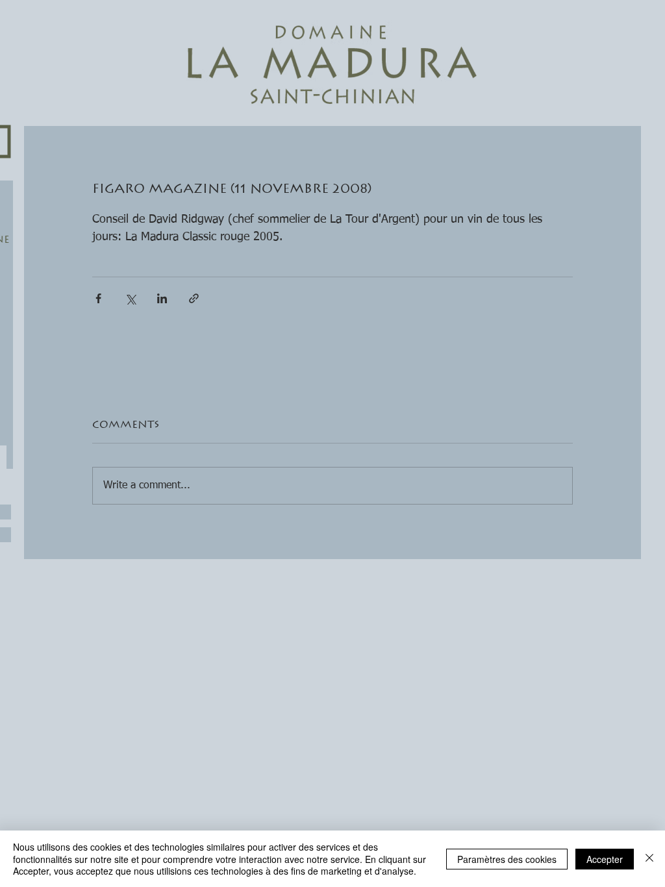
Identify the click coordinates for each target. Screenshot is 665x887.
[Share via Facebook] (98, 298)
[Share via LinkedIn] (162, 298)
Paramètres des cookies (507, 859)
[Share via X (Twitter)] (130, 298)
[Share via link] (194, 298)
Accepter (604, 859)
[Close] (649, 859)
